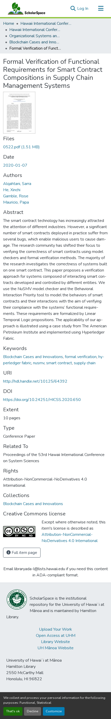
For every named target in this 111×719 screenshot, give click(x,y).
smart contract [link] (59, 363)
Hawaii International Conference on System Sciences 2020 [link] (35, 30)
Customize (54, 711)
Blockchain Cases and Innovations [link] (35, 42)
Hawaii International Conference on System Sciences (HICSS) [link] (46, 23)
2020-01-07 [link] (15, 165)
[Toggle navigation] (100, 8)
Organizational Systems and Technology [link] (35, 36)
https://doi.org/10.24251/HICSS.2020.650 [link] (42, 400)
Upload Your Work (55, 629)
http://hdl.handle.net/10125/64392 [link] (35, 381)
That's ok (13, 711)
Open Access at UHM (55, 635)
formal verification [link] (81, 357)
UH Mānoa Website (55, 648)
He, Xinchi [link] (11, 190)
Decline (32, 711)
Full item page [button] (24, 552)
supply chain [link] (85, 363)
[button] (25, 8)
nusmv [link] (38, 363)
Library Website (55, 642)
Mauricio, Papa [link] (16, 202)
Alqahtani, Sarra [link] (17, 184)
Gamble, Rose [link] (15, 196)
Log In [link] (82, 8)
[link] (55, 147)
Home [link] (8, 23)
